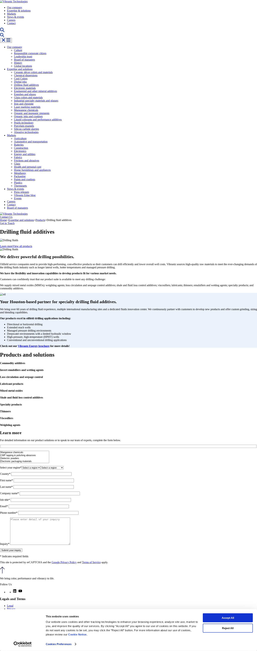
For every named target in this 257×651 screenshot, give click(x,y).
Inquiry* (5, 543)
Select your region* (11, 467)
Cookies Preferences (59, 644)
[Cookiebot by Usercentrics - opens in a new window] (22, 644)
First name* (7, 480)
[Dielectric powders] (24, 458)
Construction (21, 147)
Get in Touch (7, 223)
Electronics (20, 151)
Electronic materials (25, 88)
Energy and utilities (24, 154)
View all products (22, 246)
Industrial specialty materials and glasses (36, 100)
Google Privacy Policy (64, 562)
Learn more (6, 246)
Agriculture (20, 138)
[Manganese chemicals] (24, 452)
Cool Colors (20, 78)
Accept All (228, 617)
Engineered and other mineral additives (35, 91)
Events (18, 198)
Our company (14, 7)
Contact (11, 23)
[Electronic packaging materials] (24, 461)
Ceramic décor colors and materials (33, 72)
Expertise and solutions (20, 69)
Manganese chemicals (26, 110)
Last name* (6, 486)
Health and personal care (27, 166)
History (18, 62)
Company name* (10, 493)
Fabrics (18, 157)
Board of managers (24, 59)
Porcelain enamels (24, 125)
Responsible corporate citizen (30, 53)
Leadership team (23, 56)
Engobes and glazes (25, 94)
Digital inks (20, 81)
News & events (15, 16)
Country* (5, 473)
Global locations (23, 65)
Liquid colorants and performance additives (38, 119)
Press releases (21, 192)
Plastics (18, 182)
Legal (10, 605)
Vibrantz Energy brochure (33, 346)
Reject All (228, 627)
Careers (11, 20)
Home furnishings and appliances (32, 169)
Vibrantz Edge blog (24, 195)
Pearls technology (24, 122)
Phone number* (9, 512)
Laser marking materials (27, 106)
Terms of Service (91, 562)
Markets (11, 13)
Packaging (20, 176)
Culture (18, 50)
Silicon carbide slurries (26, 129)
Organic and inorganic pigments (31, 113)
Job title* (5, 499)
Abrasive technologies (26, 132)
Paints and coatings (24, 179)
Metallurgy (20, 173)
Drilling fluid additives (26, 84)
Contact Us (6, 216)
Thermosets (20, 185)
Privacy (11, 608)
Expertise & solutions (19, 10)
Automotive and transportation (31, 141)
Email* (4, 506)
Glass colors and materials (28, 97)
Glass (17, 163)
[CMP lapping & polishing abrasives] (24, 455)
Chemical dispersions (25, 75)
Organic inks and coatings (28, 116)
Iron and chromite (24, 103)
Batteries (19, 144)
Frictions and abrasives (26, 160)
